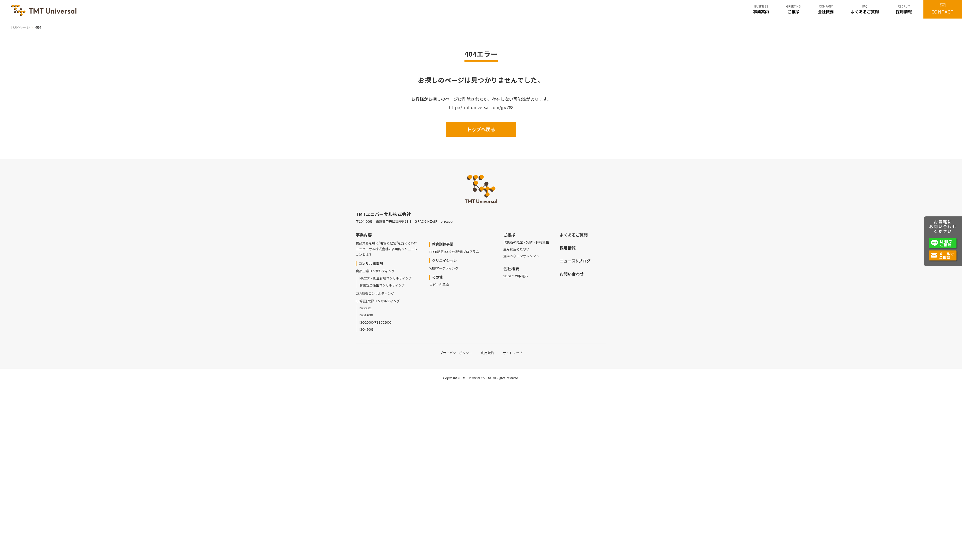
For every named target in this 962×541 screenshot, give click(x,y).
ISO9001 (365, 308)
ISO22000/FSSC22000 (375, 322)
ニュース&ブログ (575, 261)
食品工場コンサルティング (375, 270)
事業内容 (364, 235)
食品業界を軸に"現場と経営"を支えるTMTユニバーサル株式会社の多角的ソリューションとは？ (387, 249)
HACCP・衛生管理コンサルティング (385, 278)
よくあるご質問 (574, 235)
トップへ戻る (481, 129)
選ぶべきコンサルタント (521, 255)
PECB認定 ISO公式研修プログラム (454, 251)
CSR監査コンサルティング (375, 293)
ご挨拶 (509, 235)
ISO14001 (366, 315)
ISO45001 (366, 329)
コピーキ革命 (439, 284)
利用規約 (487, 352)
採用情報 (568, 248)
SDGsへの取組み (515, 276)
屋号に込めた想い (516, 249)
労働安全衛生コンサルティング (382, 285)
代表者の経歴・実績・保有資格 (526, 242)
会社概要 (511, 268)
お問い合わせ (572, 274)
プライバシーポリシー (456, 352)
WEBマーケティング (443, 268)
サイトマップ (512, 352)
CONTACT (942, 11)
